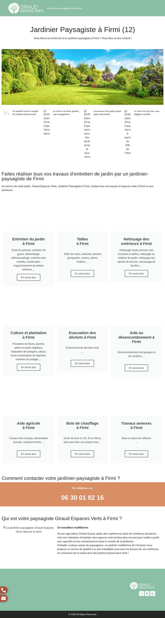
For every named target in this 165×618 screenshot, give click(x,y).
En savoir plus (28, 277)
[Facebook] (147, 593)
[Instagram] (141, 593)
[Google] (152, 593)
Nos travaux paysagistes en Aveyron (64, 8)
